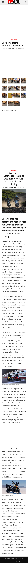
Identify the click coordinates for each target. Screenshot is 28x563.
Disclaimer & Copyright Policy (17, 558)
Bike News (14, 39)
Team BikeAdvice (12, 48)
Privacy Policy (7, 558)
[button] (26, 2)
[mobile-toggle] (2, 2)
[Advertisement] (14, 19)
